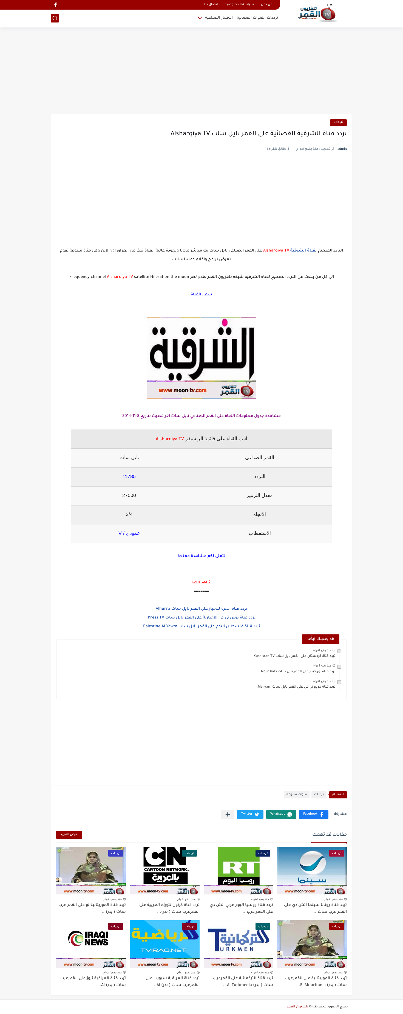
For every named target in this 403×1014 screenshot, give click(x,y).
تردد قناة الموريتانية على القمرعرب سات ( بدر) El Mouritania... (316, 982)
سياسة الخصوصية (239, 5)
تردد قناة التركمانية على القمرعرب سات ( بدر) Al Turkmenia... (243, 982)
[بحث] (55, 18)
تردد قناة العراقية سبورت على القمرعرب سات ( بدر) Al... (173, 982)
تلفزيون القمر (297, 1007)
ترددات (338, 122)
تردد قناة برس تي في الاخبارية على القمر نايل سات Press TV (202, 618)
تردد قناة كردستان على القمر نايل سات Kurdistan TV (294, 656)
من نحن (266, 5)
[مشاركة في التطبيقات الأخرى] (227, 814)
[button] (313, 814)
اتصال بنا (211, 5)
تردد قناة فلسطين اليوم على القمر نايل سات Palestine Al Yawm (201, 627)
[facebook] (55, 5)
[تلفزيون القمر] (318, 13)
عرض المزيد (69, 835)
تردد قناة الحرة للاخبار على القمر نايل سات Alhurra (201, 609)
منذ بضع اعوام (322, 650)
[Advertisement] (201, 71)
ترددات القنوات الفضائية (257, 18)
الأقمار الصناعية (219, 18)
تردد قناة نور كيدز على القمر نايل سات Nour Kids (298, 672)
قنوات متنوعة (296, 794)
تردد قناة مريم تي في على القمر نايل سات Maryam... (294, 687)
